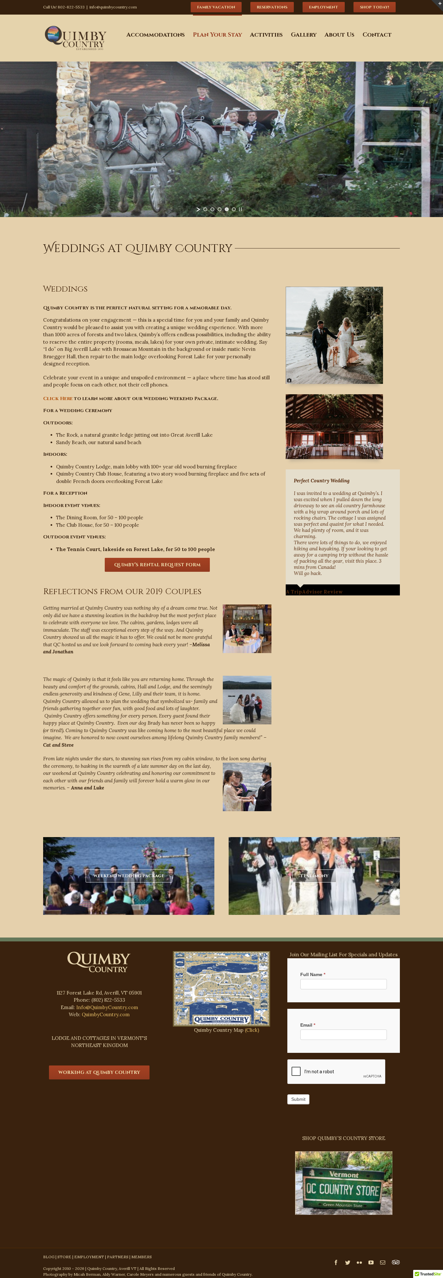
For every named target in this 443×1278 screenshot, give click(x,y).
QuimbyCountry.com (106, 1014)
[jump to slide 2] (212, 209)
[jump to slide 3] (220, 209)
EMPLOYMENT (89, 1256)
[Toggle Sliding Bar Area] (437, 6)
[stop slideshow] (240, 209)
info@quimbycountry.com (113, 7)
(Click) (252, 1030)
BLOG (48, 1256)
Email (307, 1025)
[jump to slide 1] (205, 209)
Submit (298, 1099)
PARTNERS (117, 1256)
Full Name (312, 974)
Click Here (58, 398)
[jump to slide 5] (234, 209)
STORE (64, 1256)
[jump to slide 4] (227, 209)
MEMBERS (141, 1256)
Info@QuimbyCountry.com (107, 1007)
